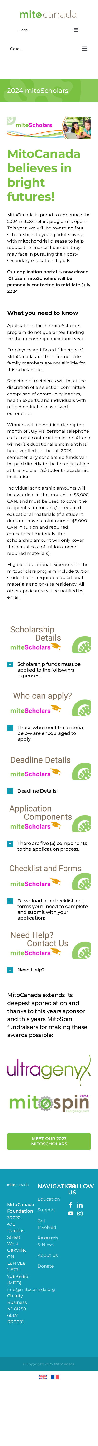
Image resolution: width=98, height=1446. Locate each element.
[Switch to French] (55, 1377)
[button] (49, 670)
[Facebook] (70, 1205)
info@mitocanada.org (31, 1289)
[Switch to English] (43, 1377)
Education (49, 1199)
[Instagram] (80, 1213)
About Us (48, 1255)
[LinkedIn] (80, 1205)
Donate (46, 1266)
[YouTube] (70, 1213)
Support (46, 1210)
